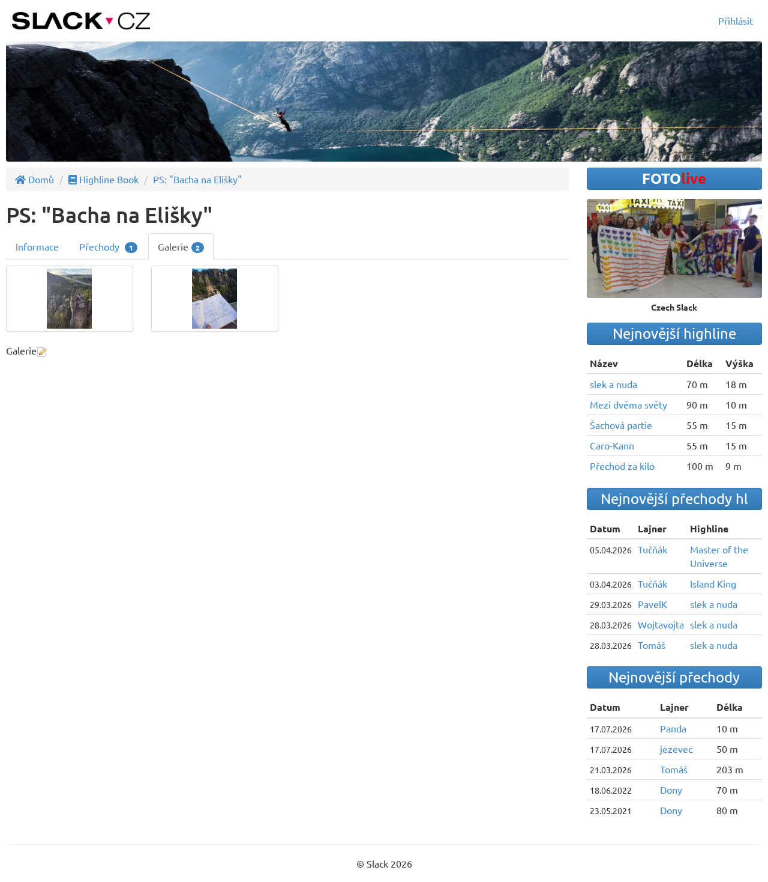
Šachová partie (621, 425)
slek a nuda (613, 384)
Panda (673, 728)
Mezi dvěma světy (628, 404)
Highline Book (108, 179)
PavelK (652, 604)
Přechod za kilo (622, 466)
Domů (40, 179)
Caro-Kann (612, 445)
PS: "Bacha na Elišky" (197, 179)
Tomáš (651, 645)
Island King (713, 583)
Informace (37, 246)
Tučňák (652, 549)
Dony (671, 789)
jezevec (676, 749)
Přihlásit (735, 20)
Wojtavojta (661, 624)
